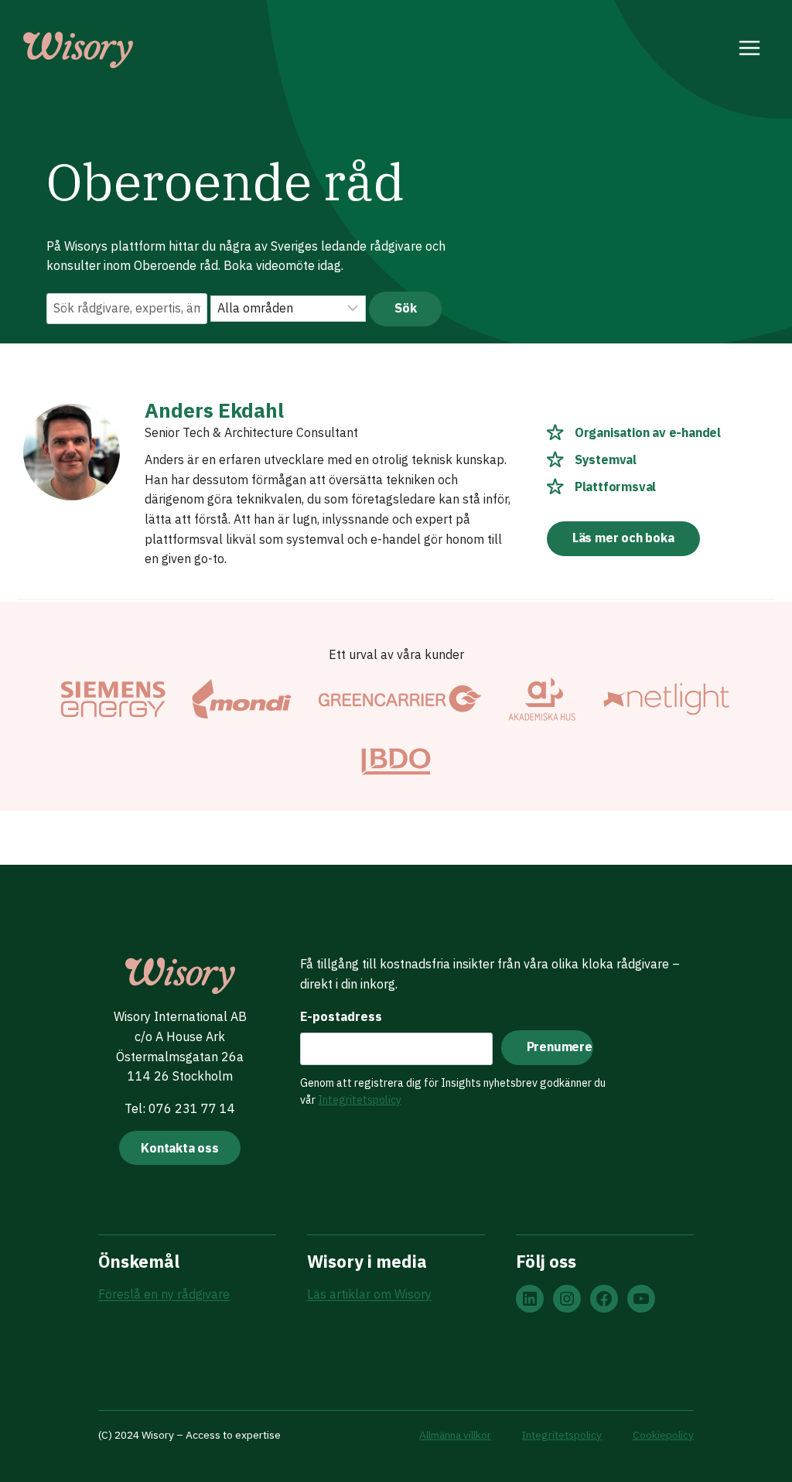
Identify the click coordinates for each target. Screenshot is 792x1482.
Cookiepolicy (663, 1435)
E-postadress (341, 1016)
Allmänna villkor (455, 1435)
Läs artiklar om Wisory (369, 1294)
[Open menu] (750, 50)
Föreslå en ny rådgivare (164, 1294)
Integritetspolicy (359, 1100)
